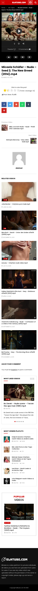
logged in (14, 370)
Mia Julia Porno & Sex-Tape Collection (22, 448)
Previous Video (7, 122)
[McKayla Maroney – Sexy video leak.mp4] (33, 141)
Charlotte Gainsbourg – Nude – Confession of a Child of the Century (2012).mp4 (19, 323)
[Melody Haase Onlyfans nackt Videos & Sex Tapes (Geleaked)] (7, 460)
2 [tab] (17, 421)
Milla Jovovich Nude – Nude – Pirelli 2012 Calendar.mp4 (22, 128)
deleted (19, 168)
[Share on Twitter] (10, 104)
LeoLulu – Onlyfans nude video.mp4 (15, 263)
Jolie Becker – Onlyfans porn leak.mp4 (16, 204)
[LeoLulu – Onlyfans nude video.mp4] (19, 250)
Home (3, 8)
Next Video (32, 135)
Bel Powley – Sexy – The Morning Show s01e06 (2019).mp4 (18, 353)
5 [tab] (23, 421)
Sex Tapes (11, 8)
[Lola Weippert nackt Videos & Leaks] (7, 481)
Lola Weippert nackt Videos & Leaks (23, 480)
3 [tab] (19, 421)
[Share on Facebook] (4, 104)
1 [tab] (15, 421)
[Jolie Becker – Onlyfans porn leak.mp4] (19, 191)
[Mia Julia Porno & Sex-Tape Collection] (7, 449)
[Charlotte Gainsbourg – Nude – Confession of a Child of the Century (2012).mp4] (19, 309)
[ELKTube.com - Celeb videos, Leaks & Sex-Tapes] (19, 2)
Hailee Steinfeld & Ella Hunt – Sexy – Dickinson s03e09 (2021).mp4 (18, 292)
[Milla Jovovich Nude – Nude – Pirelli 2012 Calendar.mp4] (5, 128)
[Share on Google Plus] (16, 104)
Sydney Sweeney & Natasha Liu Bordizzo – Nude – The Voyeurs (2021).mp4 (17, 528)
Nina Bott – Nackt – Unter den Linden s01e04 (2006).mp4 (18, 233)
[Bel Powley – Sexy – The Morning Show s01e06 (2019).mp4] (19, 340)
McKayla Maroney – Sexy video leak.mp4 (17, 141)
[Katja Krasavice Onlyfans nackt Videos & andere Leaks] (7, 439)
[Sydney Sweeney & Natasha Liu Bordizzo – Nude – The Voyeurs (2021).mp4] (19, 512)
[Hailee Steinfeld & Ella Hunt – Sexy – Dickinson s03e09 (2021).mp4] (19, 279)
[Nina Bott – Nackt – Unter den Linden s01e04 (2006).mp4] (19, 220)
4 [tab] (21, 421)
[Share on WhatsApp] (22, 104)
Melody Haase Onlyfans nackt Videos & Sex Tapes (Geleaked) (21, 459)
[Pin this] (4, 110)
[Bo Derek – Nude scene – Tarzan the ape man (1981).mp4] (19, 392)
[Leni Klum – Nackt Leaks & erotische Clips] (7, 471)
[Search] (35, 2)
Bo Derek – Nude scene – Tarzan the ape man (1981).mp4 (19, 404)
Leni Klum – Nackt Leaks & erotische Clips (21, 469)
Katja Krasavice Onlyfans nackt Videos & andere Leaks (22, 438)
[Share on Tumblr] (28, 104)
